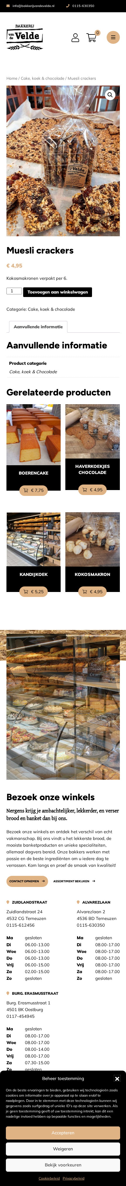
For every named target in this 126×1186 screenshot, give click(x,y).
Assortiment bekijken (71, 881)
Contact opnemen (24, 881)
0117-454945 (20, 1016)
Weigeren (63, 1149)
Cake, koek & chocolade (42, 78)
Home (11, 78)
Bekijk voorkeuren (63, 1165)
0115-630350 (83, 6)
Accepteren (63, 1132)
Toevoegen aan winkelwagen (58, 292)
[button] (117, 1078)
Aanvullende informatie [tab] (38, 326)
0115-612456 (20, 925)
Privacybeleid (73, 1178)
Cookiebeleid (49, 1178)
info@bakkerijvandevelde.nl (34, 6)
